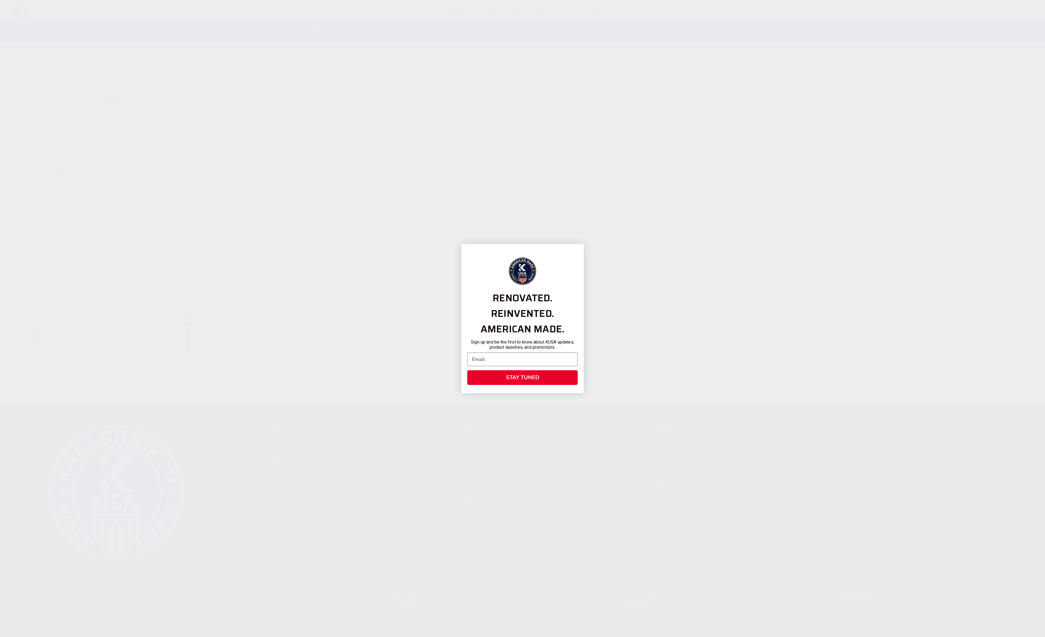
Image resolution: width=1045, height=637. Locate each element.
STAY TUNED (522, 377)
